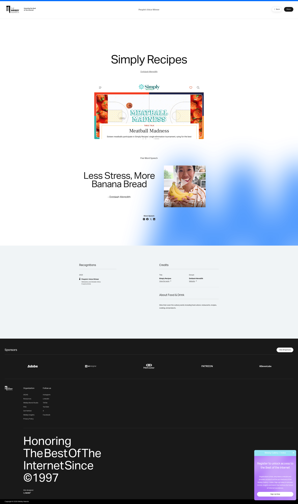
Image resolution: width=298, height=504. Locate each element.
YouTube (46, 407)
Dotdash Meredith (149, 72)
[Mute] (199, 200)
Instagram (46, 395)
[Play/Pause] (167, 200)
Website (192, 281)
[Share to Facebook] (147, 219)
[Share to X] (151, 219)
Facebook (46, 415)
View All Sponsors (285, 350)
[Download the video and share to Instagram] (144, 219)
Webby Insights (28, 415)
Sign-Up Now (275, 494)
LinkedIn (46, 399)
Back (278, 9)
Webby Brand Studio (30, 403)
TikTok (45, 403)
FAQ (24, 407)
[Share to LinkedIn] (154, 219)
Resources (27, 399)
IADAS (25, 395)
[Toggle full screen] (202, 200)
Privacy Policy (28, 419)
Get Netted (27, 411)
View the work (164, 281)
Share (288, 9)
